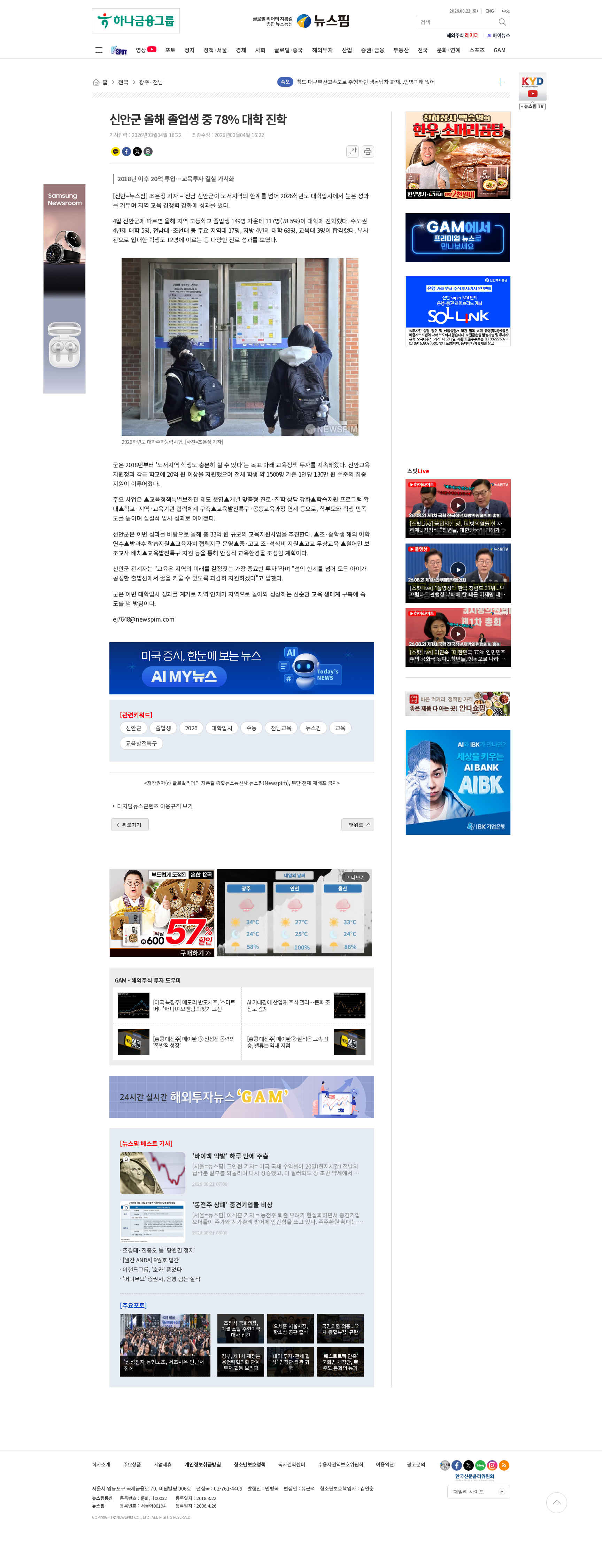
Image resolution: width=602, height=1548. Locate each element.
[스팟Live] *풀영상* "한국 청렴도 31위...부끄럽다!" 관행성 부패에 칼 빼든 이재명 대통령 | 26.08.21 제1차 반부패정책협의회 (457, 591)
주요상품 (132, 1464)
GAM (500, 50)
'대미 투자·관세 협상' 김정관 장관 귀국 (290, 1362)
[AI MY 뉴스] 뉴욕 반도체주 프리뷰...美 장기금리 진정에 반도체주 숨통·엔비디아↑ (388, 81)
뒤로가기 (131, 824)
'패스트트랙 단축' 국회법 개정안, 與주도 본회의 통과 (340, 1362)
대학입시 (221, 728)
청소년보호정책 (249, 1464)
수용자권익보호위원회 (340, 1464)
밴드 (148, 151)
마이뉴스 (498, 35)
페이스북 (126, 151)
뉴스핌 (313, 728)
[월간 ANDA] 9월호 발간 (151, 1260)
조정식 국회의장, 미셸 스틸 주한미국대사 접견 (240, 1329)
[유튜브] (445, 1465)
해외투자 (322, 50)
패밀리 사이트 (468, 1491)
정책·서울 (215, 50)
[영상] (458, 507)
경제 (241, 50)
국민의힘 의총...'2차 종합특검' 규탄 (340, 1328)
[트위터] (468, 1465)
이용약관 (385, 1464)
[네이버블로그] (480, 1465)
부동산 (401, 50)
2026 (191, 728)
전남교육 (281, 728)
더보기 (501, 82)
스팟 (418, 471)
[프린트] (368, 151)
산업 (347, 50)
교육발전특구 (141, 743)
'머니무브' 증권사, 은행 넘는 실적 (161, 1279)
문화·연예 (449, 50)
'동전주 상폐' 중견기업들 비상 (232, 1205)
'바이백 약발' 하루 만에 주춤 (230, 1156)
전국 (423, 50)
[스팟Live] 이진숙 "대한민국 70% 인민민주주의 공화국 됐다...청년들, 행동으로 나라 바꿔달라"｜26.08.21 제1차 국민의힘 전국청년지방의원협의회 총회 (457, 655)
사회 (260, 50)
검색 (503, 22)
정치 (189, 50)
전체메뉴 (99, 50)
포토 (170, 50)
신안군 (133, 728)
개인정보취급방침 (203, 1464)
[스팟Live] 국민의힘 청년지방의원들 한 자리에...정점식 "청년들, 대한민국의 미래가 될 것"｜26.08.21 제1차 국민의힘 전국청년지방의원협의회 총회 (458, 526)
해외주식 (463, 35)
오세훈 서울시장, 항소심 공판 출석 (290, 1328)
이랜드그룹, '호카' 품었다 (152, 1269)
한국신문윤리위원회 (474, 1477)
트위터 (137, 151)
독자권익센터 (291, 1464)
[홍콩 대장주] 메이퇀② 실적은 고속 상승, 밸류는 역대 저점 (288, 1042)
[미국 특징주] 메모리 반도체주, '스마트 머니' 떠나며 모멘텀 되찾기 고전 (194, 1005)
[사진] (152, 1172)
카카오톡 (115, 151)
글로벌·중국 (288, 50)
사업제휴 (163, 1464)
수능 (251, 728)
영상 (141, 50)
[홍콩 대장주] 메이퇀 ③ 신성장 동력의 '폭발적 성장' (193, 1042)
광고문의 (416, 1464)
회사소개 (101, 1464)
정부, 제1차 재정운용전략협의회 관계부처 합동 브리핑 (241, 1362)
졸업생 (163, 728)
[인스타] (492, 1465)
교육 (340, 728)
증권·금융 (373, 50)
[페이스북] (457, 1465)
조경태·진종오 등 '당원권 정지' (159, 1250)
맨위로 (356, 824)
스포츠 (477, 50)
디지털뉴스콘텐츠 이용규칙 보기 (155, 806)
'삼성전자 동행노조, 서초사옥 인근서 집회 (164, 1364)
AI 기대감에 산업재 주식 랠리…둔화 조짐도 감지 (288, 1005)
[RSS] (504, 1465)
